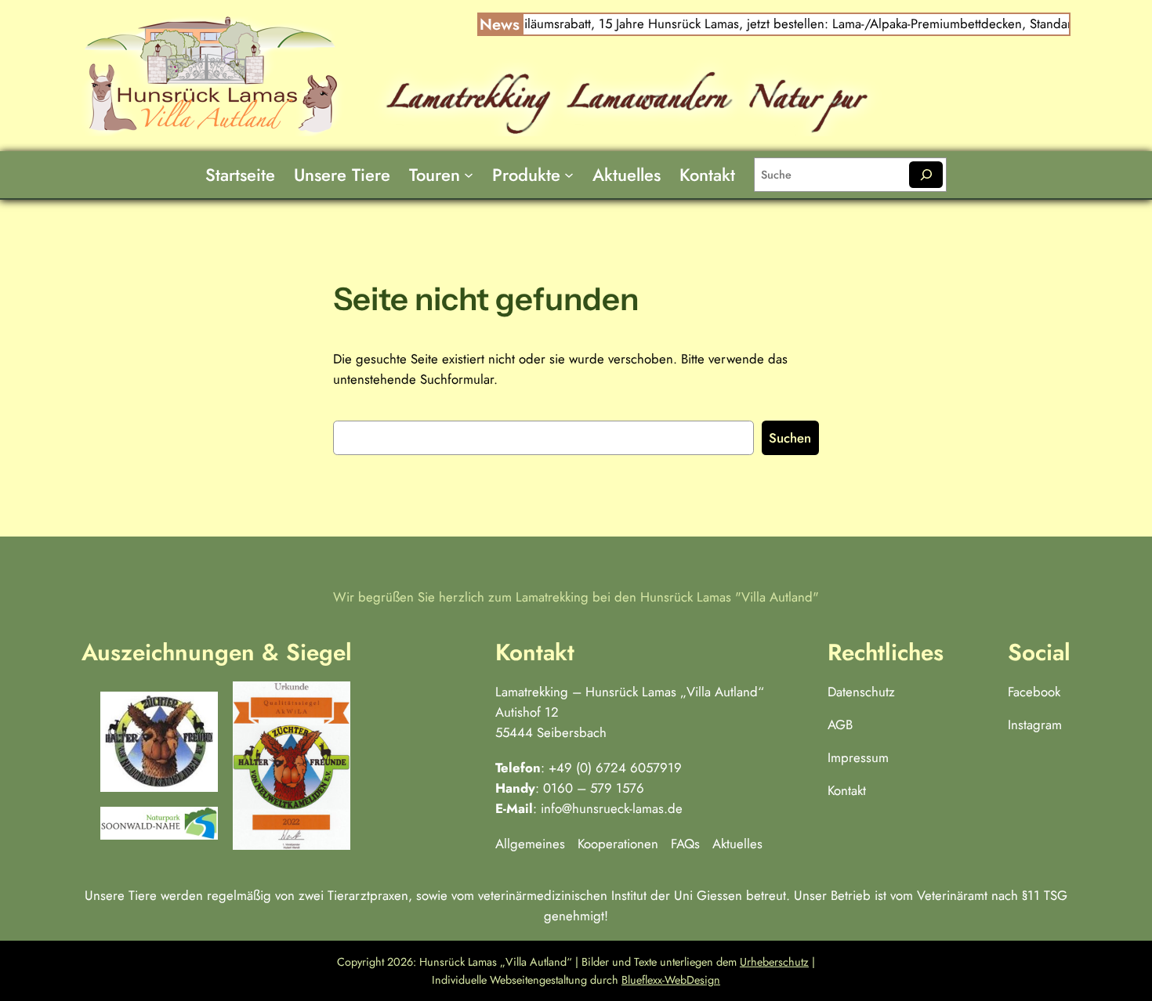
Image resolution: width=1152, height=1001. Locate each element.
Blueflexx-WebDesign (670, 980)
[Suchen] (926, 174)
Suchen (790, 437)
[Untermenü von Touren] (468, 174)
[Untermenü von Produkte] (569, 174)
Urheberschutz (774, 962)
